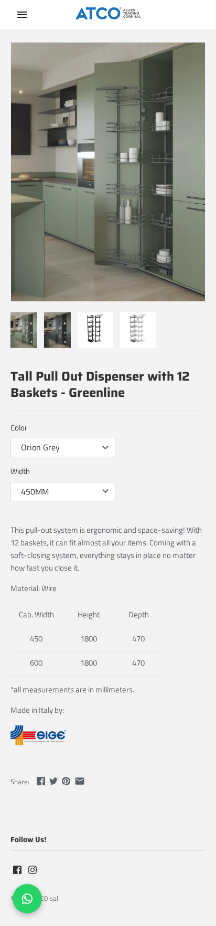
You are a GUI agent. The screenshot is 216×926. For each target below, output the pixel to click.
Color (18, 428)
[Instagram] (32, 871)
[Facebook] (17, 871)
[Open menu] (22, 14)
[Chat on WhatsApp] (27, 898)
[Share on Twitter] (53, 781)
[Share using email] (79, 781)
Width (20, 471)
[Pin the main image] (66, 781)
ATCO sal (45, 898)
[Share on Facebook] (41, 781)
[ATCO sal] (108, 14)
